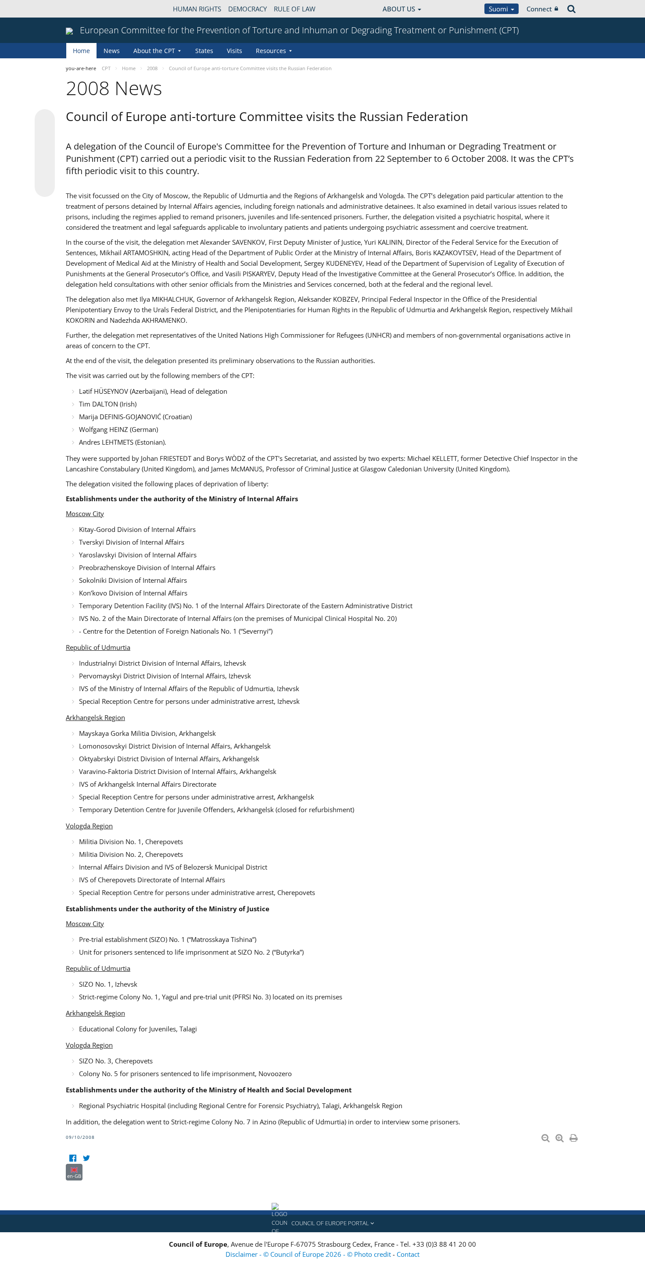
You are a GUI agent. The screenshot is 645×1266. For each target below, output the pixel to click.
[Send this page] (44, 186)
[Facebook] (72, 1158)
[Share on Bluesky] (44, 120)
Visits (234, 50)
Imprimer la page (574, 1136)
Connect (539, 8)
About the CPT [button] (154, 50)
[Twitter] (86, 1158)
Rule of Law (294, 8)
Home (81, 50)
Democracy (247, 8)
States (204, 50)
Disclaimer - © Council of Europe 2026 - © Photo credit (309, 1254)
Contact (408, 1254)
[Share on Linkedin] (44, 170)
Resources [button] (271, 50)
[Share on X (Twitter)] (44, 136)
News (112, 50)
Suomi (499, 8)
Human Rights (197, 8)
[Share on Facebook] (44, 153)
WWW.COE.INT (88, 9)
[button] (322, 1223)
